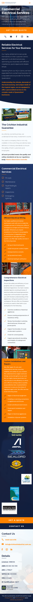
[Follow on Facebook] (2, 549)
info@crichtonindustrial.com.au (18, 544)
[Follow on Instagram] (7, 549)
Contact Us (16, 526)
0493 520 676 (10, 540)
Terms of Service (20, 598)
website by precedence (16, 599)
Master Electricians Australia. (16, 159)
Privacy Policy (9, 598)
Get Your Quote (16, 30)
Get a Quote (16, 520)
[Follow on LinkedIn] (11, 549)
